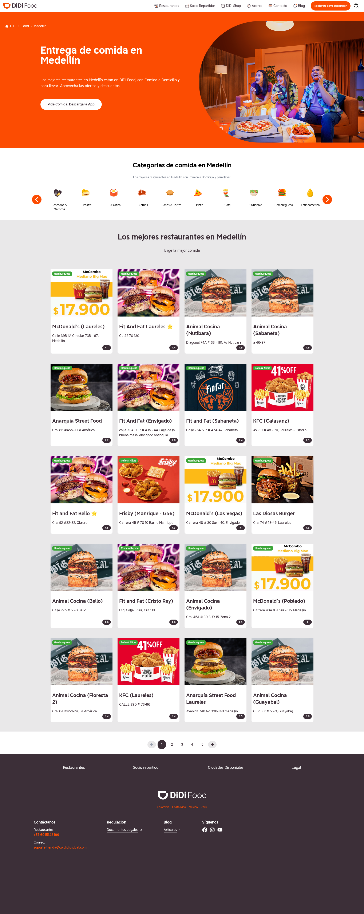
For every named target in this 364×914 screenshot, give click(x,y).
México (193, 807)
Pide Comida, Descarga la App (71, 104)
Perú (204, 807)
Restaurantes (74, 767)
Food (25, 26)
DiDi (13, 26)
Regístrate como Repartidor (330, 5)
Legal (296, 767)
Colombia (163, 807)
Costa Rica (179, 807)
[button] (331, 6)
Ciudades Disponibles (226, 767)
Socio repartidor (146, 767)
